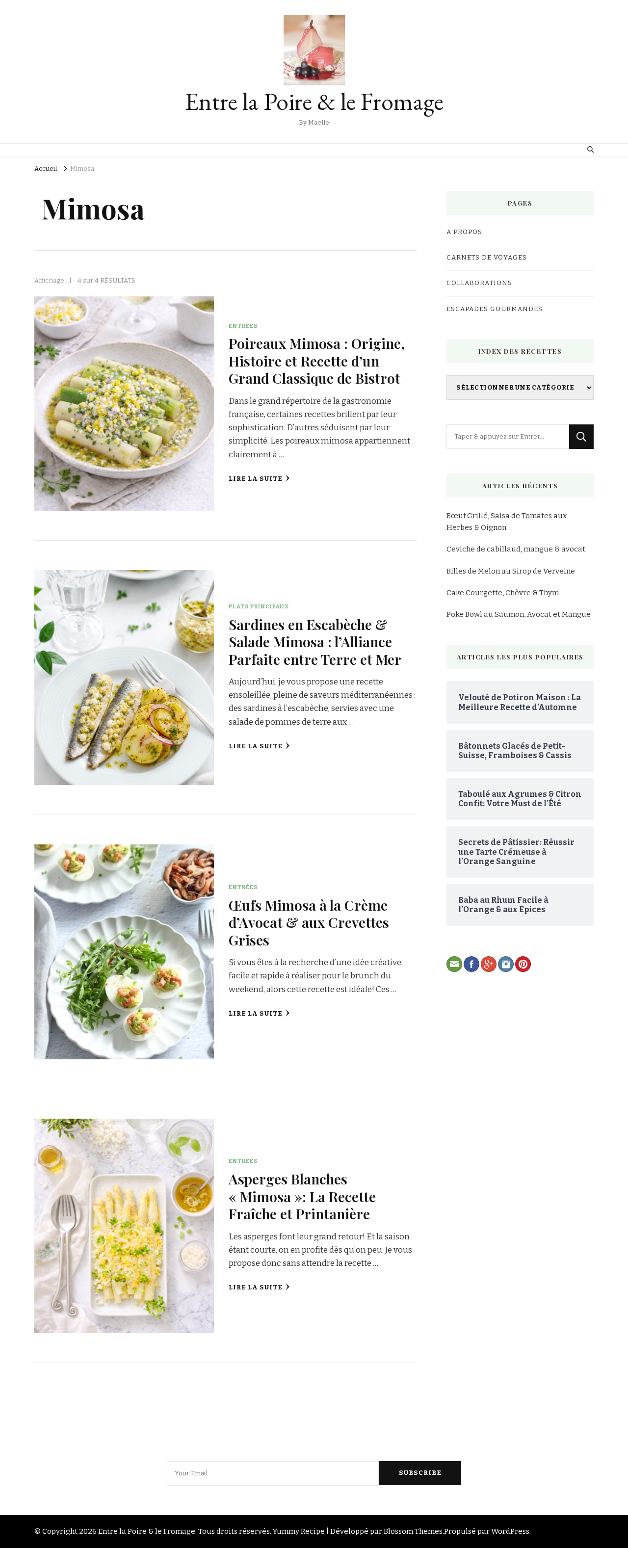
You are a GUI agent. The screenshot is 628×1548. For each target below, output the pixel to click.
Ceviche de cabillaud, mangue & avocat (515, 549)
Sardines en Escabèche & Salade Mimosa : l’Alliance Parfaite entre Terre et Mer (315, 641)
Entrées (243, 325)
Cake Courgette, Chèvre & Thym (502, 592)
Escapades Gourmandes (494, 309)
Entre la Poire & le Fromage (314, 101)
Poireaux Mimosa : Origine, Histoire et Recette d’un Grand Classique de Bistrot (317, 360)
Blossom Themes (413, 1531)
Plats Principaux (259, 606)
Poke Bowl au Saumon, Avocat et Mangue (518, 614)
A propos (464, 232)
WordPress (510, 1531)
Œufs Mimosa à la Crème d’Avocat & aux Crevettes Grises (309, 922)
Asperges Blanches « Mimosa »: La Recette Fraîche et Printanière (302, 1196)
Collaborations (479, 283)
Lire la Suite (256, 479)
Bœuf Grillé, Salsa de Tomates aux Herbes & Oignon (506, 521)
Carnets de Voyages (486, 258)
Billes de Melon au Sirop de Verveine (510, 571)
